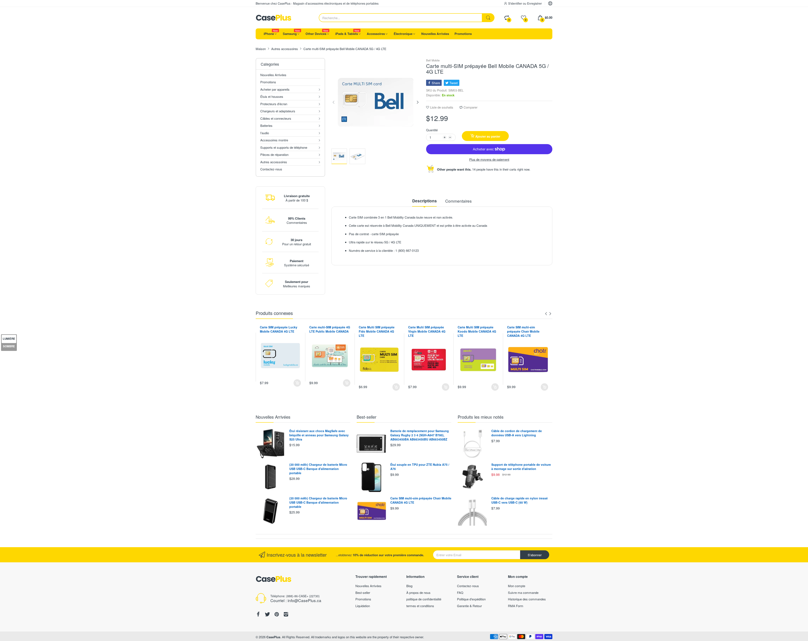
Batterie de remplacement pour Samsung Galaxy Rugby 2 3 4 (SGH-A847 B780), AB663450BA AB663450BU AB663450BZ (419, 435)
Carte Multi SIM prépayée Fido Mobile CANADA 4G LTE (377, 331)
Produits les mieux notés (481, 417)
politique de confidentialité (423, 599)
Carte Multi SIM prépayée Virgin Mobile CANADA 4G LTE (426, 331)
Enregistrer (534, 3)
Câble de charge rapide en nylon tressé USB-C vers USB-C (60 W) (519, 500)
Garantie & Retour (469, 606)
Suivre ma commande (523, 592)
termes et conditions (420, 606)
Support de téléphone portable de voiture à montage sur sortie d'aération (521, 466)
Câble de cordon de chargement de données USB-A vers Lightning (516, 433)
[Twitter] (267, 615)
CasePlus (273, 637)
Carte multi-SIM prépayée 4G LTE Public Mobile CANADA (329, 329)
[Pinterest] (276, 615)
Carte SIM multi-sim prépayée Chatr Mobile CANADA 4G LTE (523, 331)
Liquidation (362, 606)
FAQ (460, 592)
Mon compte (516, 586)
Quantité (432, 130)
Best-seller (366, 417)
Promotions (363, 599)
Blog (409, 586)
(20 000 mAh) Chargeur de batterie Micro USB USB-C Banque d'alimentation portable (318, 468)
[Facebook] (258, 615)
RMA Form (515, 606)
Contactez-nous (468, 586)
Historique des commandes (527, 599)
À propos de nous (418, 592)
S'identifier (515, 3)
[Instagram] (285, 615)
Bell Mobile (433, 60)
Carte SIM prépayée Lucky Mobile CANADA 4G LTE (278, 329)
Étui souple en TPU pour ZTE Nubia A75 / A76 (419, 466)
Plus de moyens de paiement (489, 159)
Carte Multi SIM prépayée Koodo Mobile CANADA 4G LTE (477, 331)
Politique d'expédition (471, 599)
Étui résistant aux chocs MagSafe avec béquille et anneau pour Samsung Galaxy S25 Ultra (319, 435)
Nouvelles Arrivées (273, 417)
